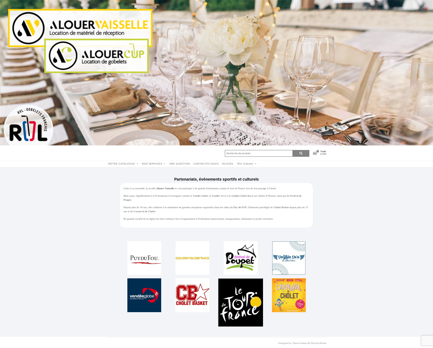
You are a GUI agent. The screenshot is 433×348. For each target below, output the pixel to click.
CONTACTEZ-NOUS (206, 163)
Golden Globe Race (242, 195)
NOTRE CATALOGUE (121, 163)
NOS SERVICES (152, 163)
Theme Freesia (299, 343)
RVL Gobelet (245, 163)
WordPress (321, 343)
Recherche (300, 153)
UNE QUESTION (179, 163)
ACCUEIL (228, 163)
